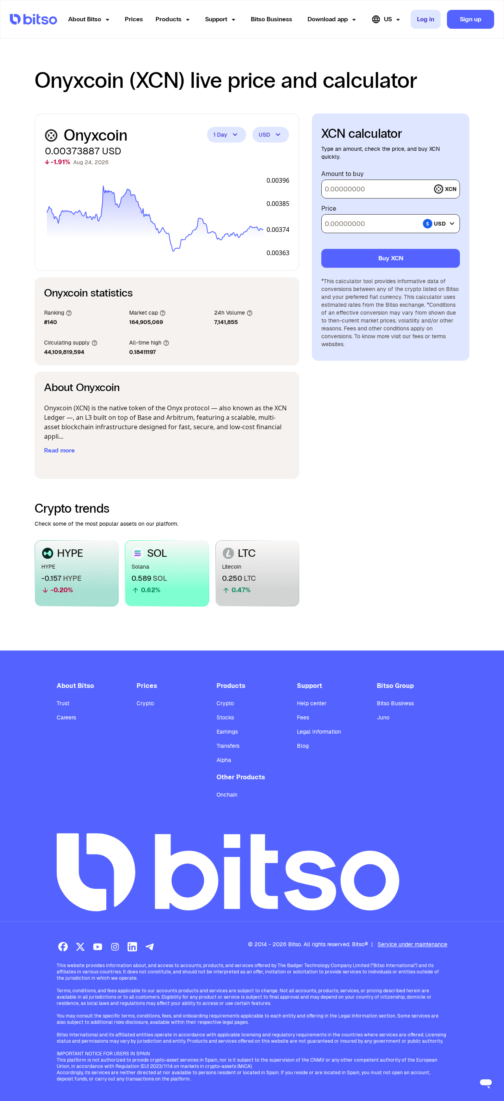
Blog (303, 745)
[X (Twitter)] (80, 946)
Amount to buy (342, 174)
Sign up (470, 19)
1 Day (220, 134)
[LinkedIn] (132, 946)
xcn (451, 189)
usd (440, 223)
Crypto (145, 703)
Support (216, 19)
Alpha (224, 760)
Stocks (225, 717)
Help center (311, 703)
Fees (303, 717)
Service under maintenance (412, 944)
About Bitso (84, 19)
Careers (66, 717)
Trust (63, 703)
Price (328, 209)
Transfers (228, 745)
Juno (383, 717)
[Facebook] (63, 946)
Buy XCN (390, 258)
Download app (328, 19)
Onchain (227, 794)
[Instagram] (115, 946)
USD (264, 134)
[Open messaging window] (486, 1083)
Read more (59, 450)
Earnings (227, 731)
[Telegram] (149, 946)
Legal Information (319, 731)
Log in (425, 19)
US (388, 19)
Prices (134, 19)
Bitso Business (271, 19)
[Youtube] (97, 946)
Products (169, 19)
